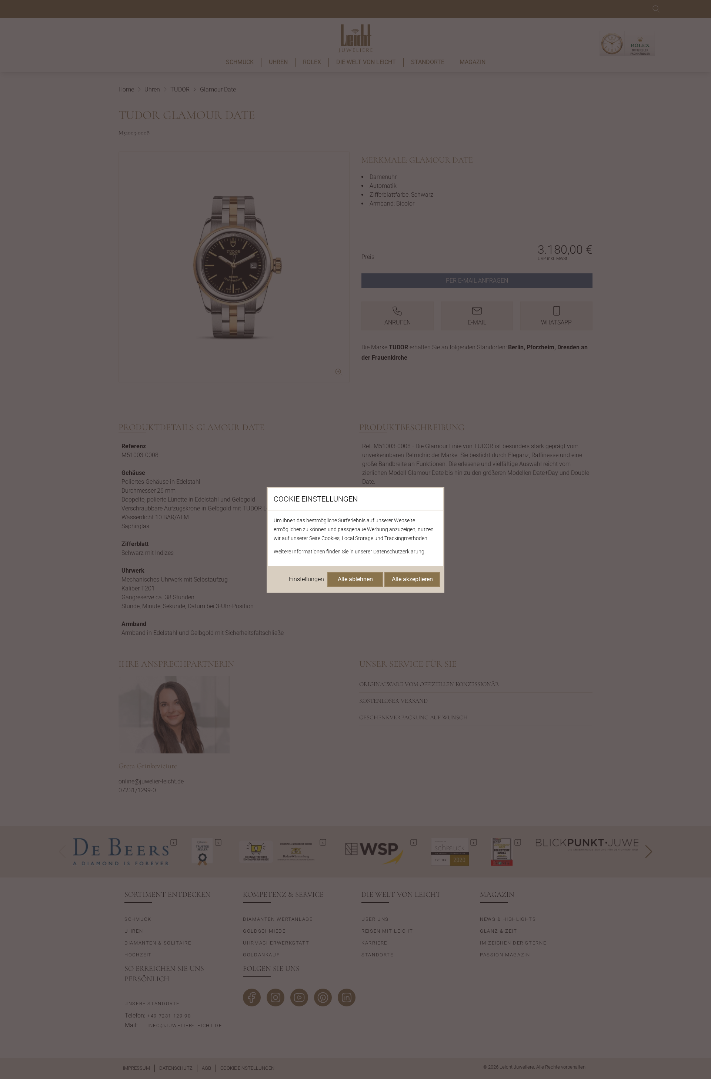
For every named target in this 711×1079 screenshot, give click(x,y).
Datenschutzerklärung (398, 552)
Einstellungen (306, 579)
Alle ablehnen (355, 579)
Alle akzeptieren (412, 579)
